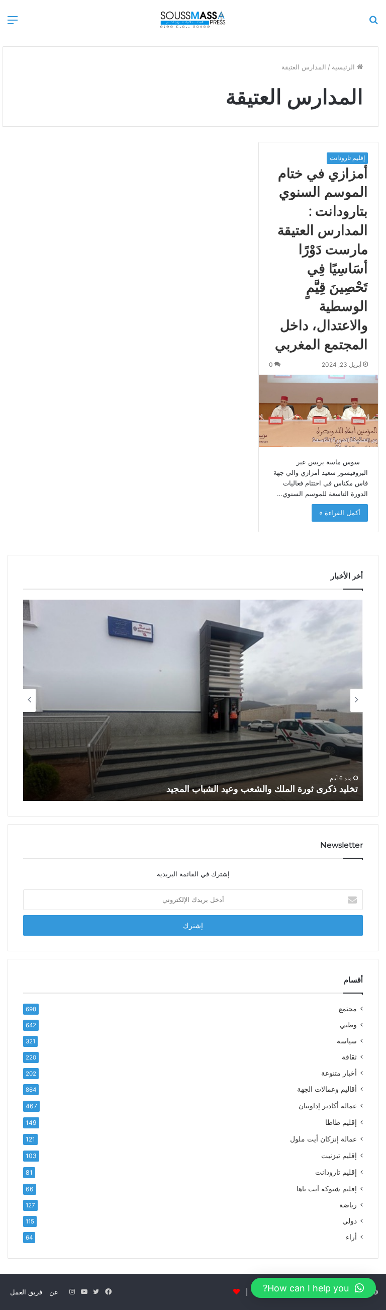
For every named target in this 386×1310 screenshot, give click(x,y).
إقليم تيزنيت (339, 1155)
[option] (193, 700)
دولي (349, 1221)
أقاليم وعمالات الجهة (327, 1089)
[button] (313, 1288)
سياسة (347, 1041)
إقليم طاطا (341, 1122)
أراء (351, 1237)
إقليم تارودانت (347, 157)
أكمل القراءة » (339, 513)
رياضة (348, 1205)
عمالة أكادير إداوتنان (328, 1105)
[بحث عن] (373, 23)
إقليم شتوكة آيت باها (327, 1188)
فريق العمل (26, 1292)
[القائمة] (13, 23)
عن (53, 1292)
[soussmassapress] (193, 19)
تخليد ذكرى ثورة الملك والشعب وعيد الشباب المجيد (262, 788)
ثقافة (349, 1057)
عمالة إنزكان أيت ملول (323, 1138)
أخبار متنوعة (339, 1073)
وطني (348, 1025)
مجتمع (348, 1009)
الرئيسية (344, 67)
